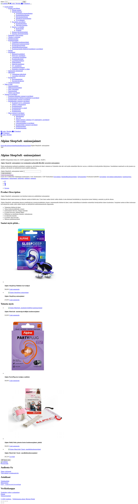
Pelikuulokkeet (16, 62)
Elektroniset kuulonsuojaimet (20, 44)
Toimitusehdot (5, 481)
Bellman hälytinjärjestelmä (20, 32)
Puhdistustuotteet (13, 39)
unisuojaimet (13, 178)
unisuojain (21, 178)
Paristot (10, 50)
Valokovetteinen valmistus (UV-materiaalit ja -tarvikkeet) (32, 120)
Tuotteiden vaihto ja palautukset (10, 492)
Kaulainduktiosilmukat (22, 15)
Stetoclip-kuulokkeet (18, 64)
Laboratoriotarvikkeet (18, 114)
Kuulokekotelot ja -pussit (19, 108)
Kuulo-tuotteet (9, 6)
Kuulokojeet (12, 77)
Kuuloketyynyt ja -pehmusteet (21, 103)
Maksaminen (4, 483)
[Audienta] (4, 3)
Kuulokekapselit (17, 106)
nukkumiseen (5, 178)
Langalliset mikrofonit (18, 76)
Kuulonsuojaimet (13, 40)
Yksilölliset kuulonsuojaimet (20, 42)
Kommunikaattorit (21, 23)
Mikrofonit (11, 72)
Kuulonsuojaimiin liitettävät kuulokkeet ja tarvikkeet (27, 49)
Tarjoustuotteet (81, 176)
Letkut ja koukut (21, 121)
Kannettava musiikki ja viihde (21, 69)
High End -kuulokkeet (18, 55)
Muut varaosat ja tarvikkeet (16, 113)
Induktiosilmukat (17, 12)
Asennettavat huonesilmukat (24, 13)
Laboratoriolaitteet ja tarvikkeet (25, 123)
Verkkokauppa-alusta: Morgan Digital (23, 499)
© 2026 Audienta (6, 499)
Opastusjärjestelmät (14, 82)
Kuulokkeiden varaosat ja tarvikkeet (19, 101)
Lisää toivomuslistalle (7, 175)
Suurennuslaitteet (13, 86)
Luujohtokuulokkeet (18, 60)
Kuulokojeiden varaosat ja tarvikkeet (19, 99)
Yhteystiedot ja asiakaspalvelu (10, 473)
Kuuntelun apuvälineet (18, 22)
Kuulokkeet (11, 52)
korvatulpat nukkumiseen (114, 176)
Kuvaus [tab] (7, 188)
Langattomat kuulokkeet (19, 57)
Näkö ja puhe (8, 84)
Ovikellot (18, 30)
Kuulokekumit (16, 109)
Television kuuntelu (21, 25)
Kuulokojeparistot (21, 128)
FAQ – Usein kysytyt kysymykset (11, 484)
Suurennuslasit (12, 91)
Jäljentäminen (20, 116)
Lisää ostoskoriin (6, 173)
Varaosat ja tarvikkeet (11, 94)
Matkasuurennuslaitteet (15, 87)
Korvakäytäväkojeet (18, 81)
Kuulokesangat (16, 111)
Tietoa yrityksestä (6, 471)
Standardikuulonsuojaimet (19, 47)
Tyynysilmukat (20, 20)
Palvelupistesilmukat (22, 17)
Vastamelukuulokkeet (18, 67)
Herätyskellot (20, 28)
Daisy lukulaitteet (13, 89)
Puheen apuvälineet (14, 93)
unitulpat (27, 178)
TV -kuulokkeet (16, 66)
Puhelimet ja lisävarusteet (15, 35)
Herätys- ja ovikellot (18, 27)
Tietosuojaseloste (6, 496)
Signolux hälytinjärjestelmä (20, 33)
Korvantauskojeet (17, 79)
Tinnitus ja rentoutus (14, 37)
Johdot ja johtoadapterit (19, 104)
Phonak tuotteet (16, 10)
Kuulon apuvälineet (14, 8)
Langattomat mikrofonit (19, 74)
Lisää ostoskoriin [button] (14, 289)
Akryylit (18, 118)
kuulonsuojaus (127, 176)
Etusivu (3, 145)
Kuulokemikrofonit (17, 59)
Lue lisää (12, 456)
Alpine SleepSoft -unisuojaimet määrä (12, 171)
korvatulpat (103, 176)
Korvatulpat (57, 176)
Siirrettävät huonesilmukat (23, 18)
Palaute (3, 494)
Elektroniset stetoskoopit (15, 71)
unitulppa (33, 178)
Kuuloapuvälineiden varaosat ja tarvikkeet (20, 96)
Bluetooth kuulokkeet (18, 54)
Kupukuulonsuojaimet (18, 45)
